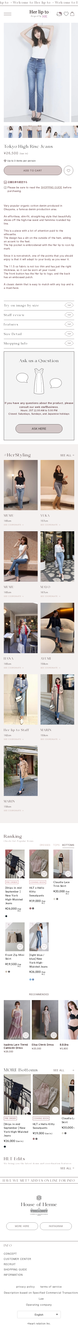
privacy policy (25, 1286)
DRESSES (45, 845)
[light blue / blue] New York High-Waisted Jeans (38, 960)
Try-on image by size (21, 306)
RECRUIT (10, 1264)
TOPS (56, 845)
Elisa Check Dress (43, 1045)
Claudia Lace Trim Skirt (61, 884)
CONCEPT (10, 1254)
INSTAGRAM (56, 1226)
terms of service (51, 1286)
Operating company (39, 1305)
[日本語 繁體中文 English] (39, 1314)
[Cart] (72, 14)
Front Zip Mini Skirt (14, 956)
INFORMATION (13, 1275)
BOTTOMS (68, 845)
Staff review (14, 315)
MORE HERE (22, 1226)
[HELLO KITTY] (59, 14)
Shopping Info (16, 344)
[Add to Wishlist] (68, 170)
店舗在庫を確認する (17, 182)
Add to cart (32, 171)
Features (11, 325)
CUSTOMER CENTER (17, 1259)
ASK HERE (39, 428)
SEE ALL (65, 455)
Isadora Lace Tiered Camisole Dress (16, 1046)
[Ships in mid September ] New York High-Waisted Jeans (14, 895)
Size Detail (13, 334)
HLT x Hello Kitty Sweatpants (36, 891)
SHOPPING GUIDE (51, 187)
